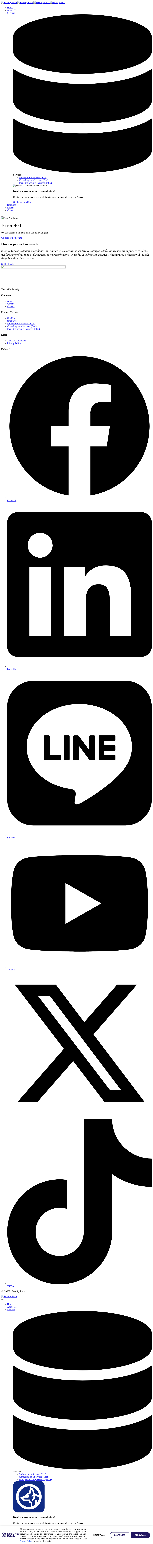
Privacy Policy (26, 1541)
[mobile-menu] (2, 216)
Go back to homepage (11, 237)
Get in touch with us (22, 202)
